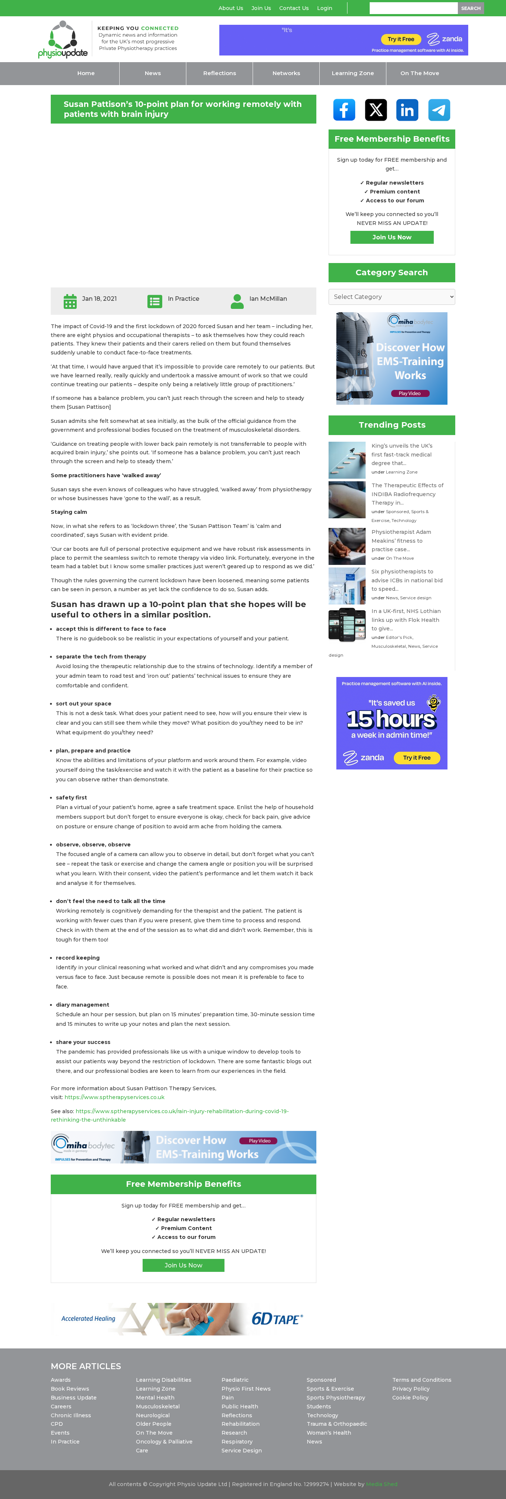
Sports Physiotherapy (336, 1397)
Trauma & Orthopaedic (337, 1424)
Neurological (153, 1415)
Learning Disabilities (164, 1380)
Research (234, 1432)
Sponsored (397, 511)
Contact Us (294, 8)
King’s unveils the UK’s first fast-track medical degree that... (402, 454)
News (392, 597)
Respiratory (237, 1441)
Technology (404, 520)
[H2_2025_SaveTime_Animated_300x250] (391, 767)
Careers (61, 1406)
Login (324, 8)
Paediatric (235, 1380)
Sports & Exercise (330, 1388)
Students (319, 1406)
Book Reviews (70, 1388)
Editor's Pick (399, 637)
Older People (154, 1424)
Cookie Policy (410, 1397)
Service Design (242, 1450)
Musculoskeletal (389, 646)
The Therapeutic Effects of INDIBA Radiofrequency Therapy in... (407, 494)
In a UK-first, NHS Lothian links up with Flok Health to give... (406, 620)
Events (60, 1432)
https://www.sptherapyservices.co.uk (114, 1097)
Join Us (261, 8)
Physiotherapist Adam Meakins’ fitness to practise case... (401, 541)
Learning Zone (401, 472)
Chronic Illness (71, 1415)
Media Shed (381, 1484)
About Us (231, 8)
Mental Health (155, 1397)
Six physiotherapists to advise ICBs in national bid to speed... (407, 580)
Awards (61, 1380)
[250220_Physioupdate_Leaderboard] (184, 1161)
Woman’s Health (329, 1432)
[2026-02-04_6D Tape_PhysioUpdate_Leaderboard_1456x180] (182, 1333)
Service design (416, 597)
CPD (57, 1424)
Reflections (237, 1415)
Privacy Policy (411, 1388)
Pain (228, 1397)
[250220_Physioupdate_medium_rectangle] (391, 403)
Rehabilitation (241, 1424)
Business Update (74, 1397)
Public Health (240, 1406)
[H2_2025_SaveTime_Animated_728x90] (343, 53)
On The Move (400, 558)
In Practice (65, 1441)
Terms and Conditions (422, 1380)
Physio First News (246, 1388)
